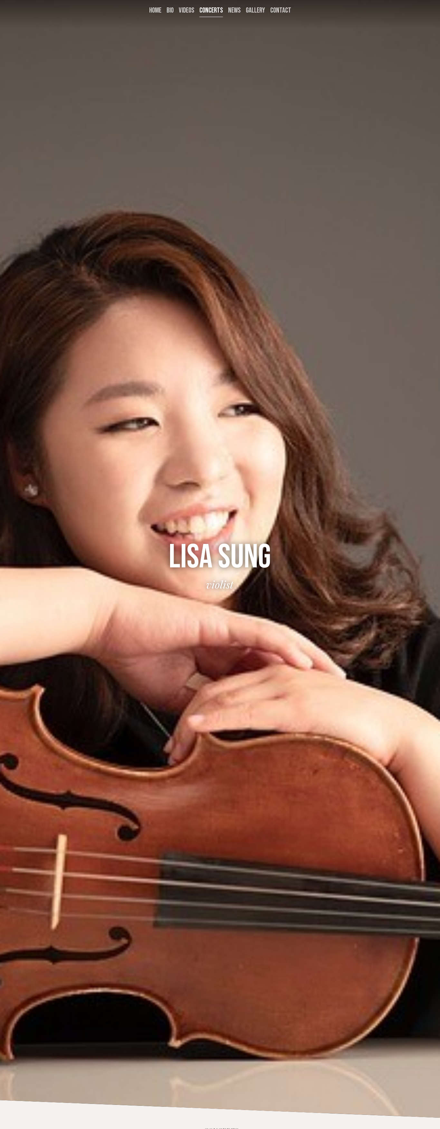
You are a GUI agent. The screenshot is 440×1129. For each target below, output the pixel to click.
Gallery (255, 10)
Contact (280, 10)
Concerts (211, 10)
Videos (186, 10)
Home (155, 10)
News (234, 10)
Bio (170, 10)
